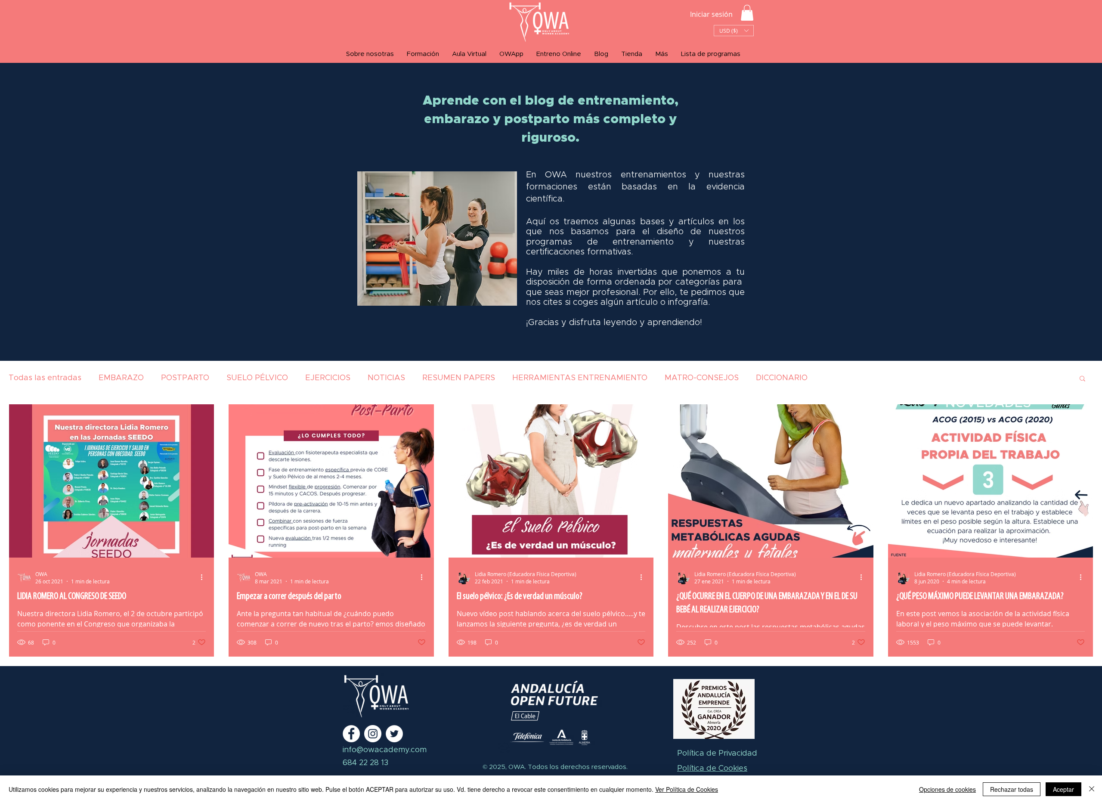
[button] (747, 13)
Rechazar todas (1011, 789)
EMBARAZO (121, 378)
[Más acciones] (204, 577)
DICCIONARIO (782, 378)
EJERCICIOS (327, 378)
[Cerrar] (1092, 789)
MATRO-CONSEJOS (702, 378)
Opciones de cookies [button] (947, 789)
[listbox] (734, 30)
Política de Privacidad (717, 753)
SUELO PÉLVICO (257, 378)
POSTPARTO (185, 378)
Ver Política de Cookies (686, 789)
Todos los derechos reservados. (577, 767)
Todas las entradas (45, 378)
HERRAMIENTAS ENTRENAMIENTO (579, 378)
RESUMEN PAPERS (458, 378)
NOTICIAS (386, 378)
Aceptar (1063, 789)
